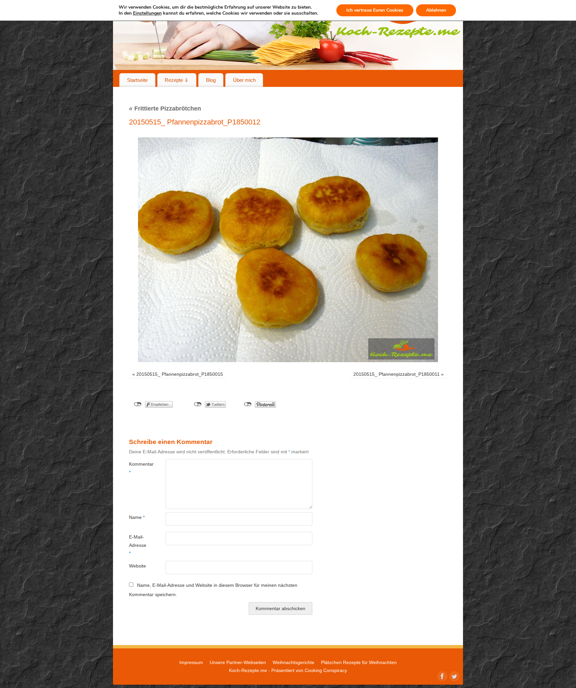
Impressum (191, 662)
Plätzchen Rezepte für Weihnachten (359, 662)
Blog (211, 80)
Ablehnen (436, 10)
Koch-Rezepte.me (248, 670)
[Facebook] (441, 675)
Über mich (244, 80)
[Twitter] (453, 675)
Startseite (137, 80)
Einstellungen (147, 13)
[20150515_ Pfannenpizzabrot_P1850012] (288, 249)
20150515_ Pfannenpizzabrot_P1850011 (396, 374)
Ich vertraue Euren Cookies (374, 10)
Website (137, 566)
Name (137, 517)
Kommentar (138, 468)
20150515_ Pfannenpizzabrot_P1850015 (179, 374)
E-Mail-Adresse (137, 545)
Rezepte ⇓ (177, 80)
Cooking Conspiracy (326, 670)
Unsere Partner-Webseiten (238, 662)
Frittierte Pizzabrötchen (165, 108)
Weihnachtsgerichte (293, 662)
